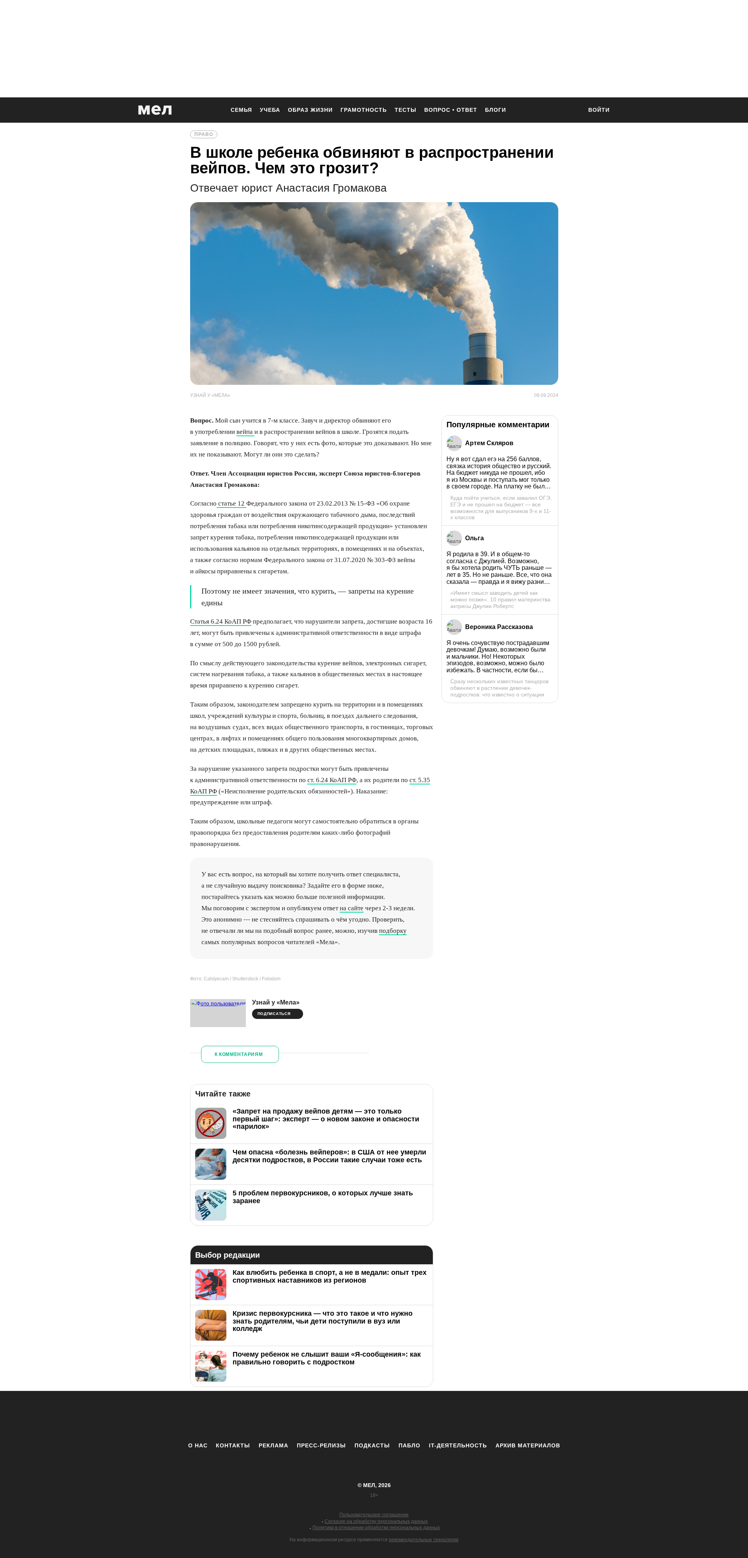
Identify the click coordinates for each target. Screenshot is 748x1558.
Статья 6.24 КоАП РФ (220, 621)
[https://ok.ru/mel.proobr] (417, 1416)
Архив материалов (528, 1445)
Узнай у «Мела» (276, 1002)
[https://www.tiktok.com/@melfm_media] (374, 1416)
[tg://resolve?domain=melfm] (309, 1416)
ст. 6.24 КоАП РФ (331, 780)
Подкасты (372, 1445)
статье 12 (231, 503)
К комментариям (239, 1054)
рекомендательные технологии (424, 1539)
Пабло (409, 1445)
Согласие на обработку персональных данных (376, 1521)
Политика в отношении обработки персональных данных (376, 1527)
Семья (241, 110)
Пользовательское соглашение (374, 1514)
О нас (198, 1445)
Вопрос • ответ (450, 110)
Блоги (495, 110)
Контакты (233, 1445)
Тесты (405, 110)
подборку (393, 930)
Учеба (270, 110)
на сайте (351, 908)
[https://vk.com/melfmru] (352, 1416)
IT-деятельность (458, 1445)
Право (203, 134)
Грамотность (363, 110)
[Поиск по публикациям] (572, 110)
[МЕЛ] (155, 110)
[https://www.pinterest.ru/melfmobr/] (395, 1416)
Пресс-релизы (321, 1445)
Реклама (273, 1445)
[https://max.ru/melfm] (438, 1416)
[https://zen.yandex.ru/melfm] (331, 1416)
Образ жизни (310, 110)
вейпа (245, 431)
